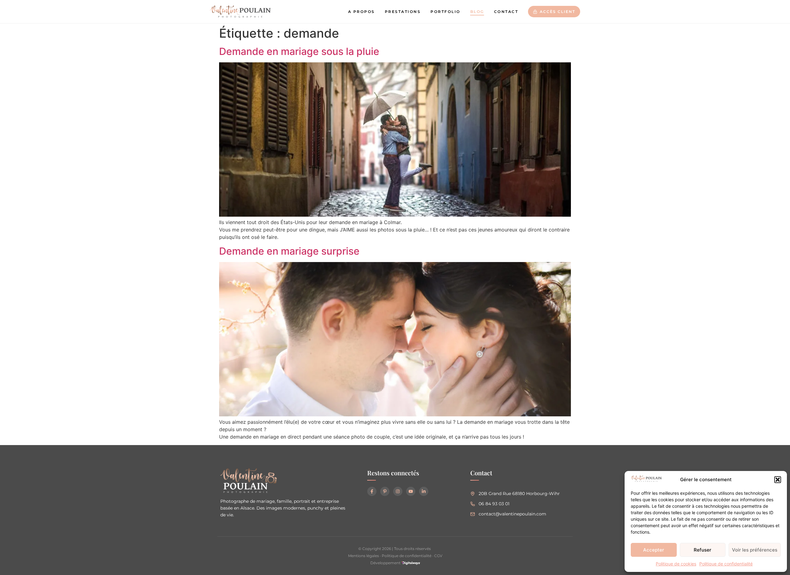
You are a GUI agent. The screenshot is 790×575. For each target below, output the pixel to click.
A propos (361, 11)
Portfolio (445, 11)
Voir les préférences (754, 550)
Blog (477, 11)
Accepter (653, 550)
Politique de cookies (676, 563)
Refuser (702, 550)
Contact (506, 11)
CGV (438, 555)
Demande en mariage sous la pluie (299, 51)
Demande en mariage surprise (289, 251)
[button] (778, 480)
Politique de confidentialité (726, 563)
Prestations (403, 11)
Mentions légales (363, 555)
